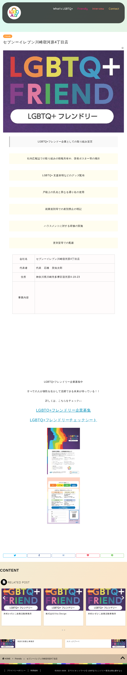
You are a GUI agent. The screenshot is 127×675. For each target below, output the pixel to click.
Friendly (83, 8)
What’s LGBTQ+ (63, 8)
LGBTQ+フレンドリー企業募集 (63, 410)
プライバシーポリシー (16, 670)
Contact (114, 8)
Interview (98, 8)
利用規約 (34, 670)
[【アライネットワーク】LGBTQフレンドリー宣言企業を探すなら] (13, 20)
